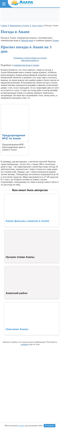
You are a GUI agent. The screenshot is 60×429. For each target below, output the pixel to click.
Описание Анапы (12, 303)
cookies (21, 426)
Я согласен (49, 426)
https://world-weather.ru (30, 60)
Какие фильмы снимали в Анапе (20, 195)
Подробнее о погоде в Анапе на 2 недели (30, 58)
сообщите (25, 344)
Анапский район (12, 267)
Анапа (56, 40)
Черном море (27, 40)
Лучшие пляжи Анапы (15, 231)
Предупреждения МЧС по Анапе (13, 106)
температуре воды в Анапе (26, 65)
